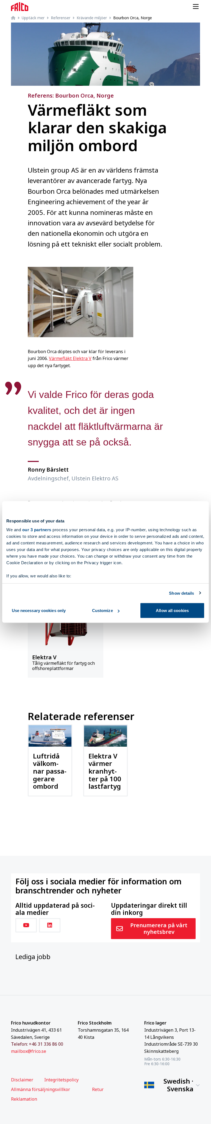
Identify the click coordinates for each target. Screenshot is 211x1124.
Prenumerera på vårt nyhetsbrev (158, 928)
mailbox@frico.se (28, 1051)
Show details (181, 593)
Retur (98, 1089)
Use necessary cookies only (39, 610)
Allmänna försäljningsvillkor (40, 1089)
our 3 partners (36, 529)
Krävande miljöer (92, 17)
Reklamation (24, 1099)
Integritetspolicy (61, 1080)
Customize (102, 610)
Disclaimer (22, 1080)
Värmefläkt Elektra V (70, 358)
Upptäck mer (33, 17)
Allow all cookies (172, 610)
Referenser (60, 17)
